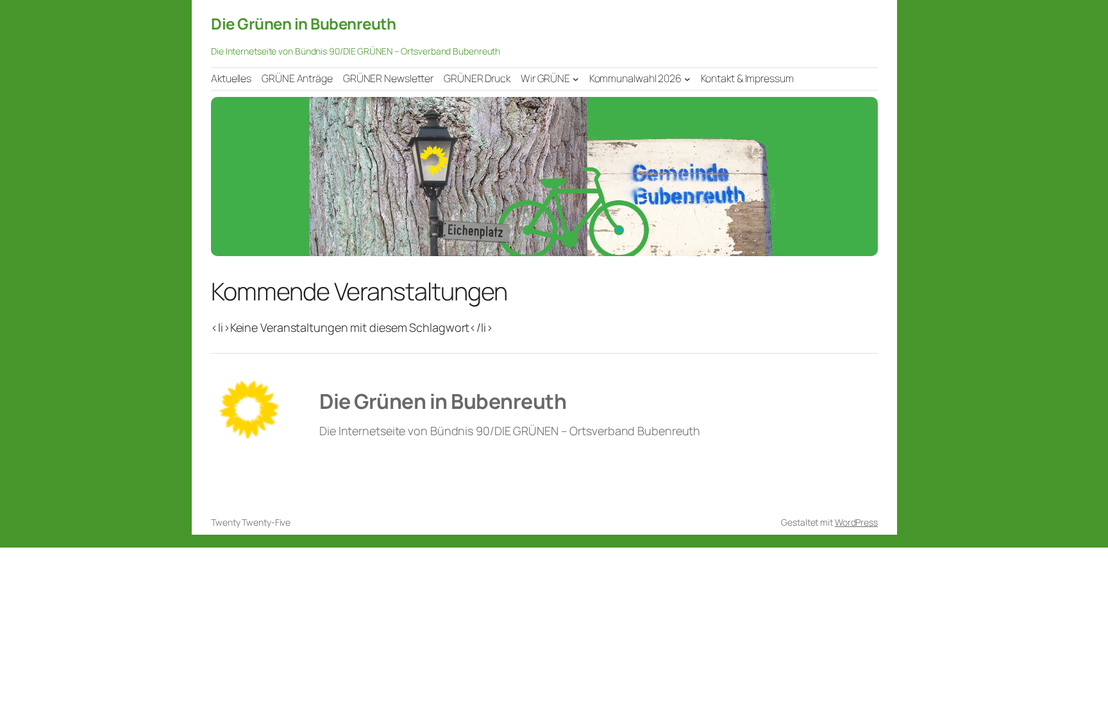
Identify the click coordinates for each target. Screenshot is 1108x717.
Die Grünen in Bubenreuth (303, 23)
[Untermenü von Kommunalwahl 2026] (687, 78)
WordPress (856, 522)
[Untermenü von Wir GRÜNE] (576, 78)
